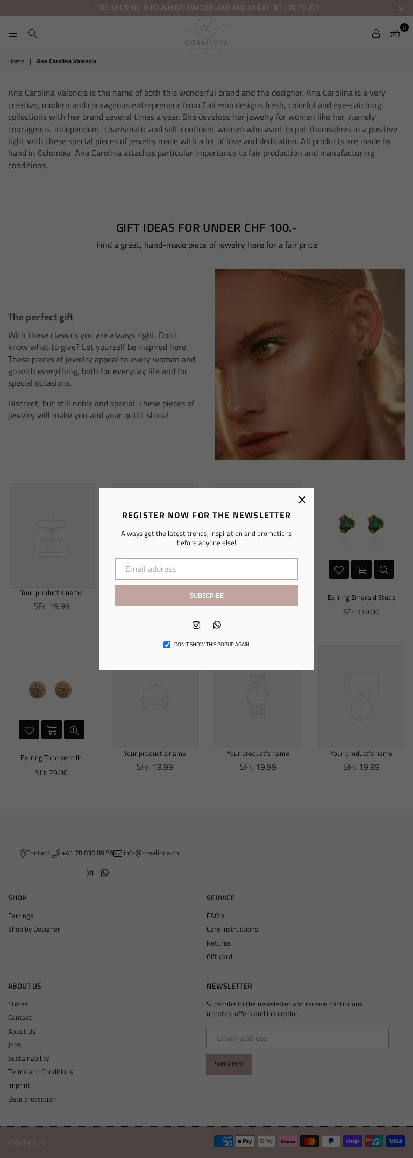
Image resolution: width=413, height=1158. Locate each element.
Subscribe (207, 595)
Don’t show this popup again (212, 644)
